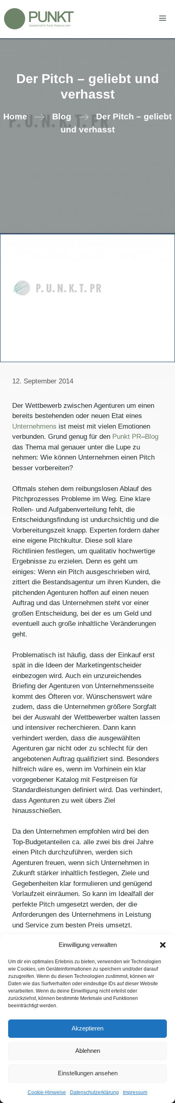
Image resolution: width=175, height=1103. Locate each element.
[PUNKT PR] (39, 18)
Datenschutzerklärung (94, 1092)
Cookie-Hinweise (47, 1092)
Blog (61, 116)
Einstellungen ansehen (88, 1073)
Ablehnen (87, 1050)
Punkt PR (126, 436)
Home (15, 116)
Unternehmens (34, 426)
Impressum (135, 1092)
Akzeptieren (87, 1028)
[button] (163, 945)
